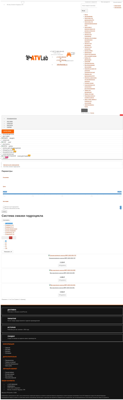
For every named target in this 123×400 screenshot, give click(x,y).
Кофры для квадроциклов (12, 148)
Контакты (10, 125)
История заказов (9, 374)
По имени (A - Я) (9, 225)
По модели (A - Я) (9, 232)
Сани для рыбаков (23, 156)
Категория (5, 201)
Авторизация (117, 7)
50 (5, 244)
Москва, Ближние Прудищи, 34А (15, 4)
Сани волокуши (8, 154)
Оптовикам (8, 353)
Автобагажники (88, 16)
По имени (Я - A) (9, 227)
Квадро (12, 138)
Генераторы (88, 32)
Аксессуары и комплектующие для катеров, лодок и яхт (90, 29)
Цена (4, 186)
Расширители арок (9, 152)
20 (5, 241)
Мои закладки (9, 376)
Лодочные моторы (89, 63)
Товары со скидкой (10, 362)
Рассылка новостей (10, 377)
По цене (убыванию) (10, 230)
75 (5, 246)
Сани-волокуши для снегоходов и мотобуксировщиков (90, 86)
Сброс (4, 211)
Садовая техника (89, 83)
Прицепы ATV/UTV (9, 150)
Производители (12, 118)
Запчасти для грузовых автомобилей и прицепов (90, 39)
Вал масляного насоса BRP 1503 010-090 (62, 273)
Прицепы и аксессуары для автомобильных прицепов (91, 79)
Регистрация (117, 5)
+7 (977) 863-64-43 (61, 57)
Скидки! (10, 127)
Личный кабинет (9, 372)
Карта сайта (8, 365)
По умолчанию (9, 223)
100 (6, 248)
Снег (9, 142)
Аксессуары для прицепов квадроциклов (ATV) (91, 23)
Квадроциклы (88, 52)
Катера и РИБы (89, 50)
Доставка (10, 121)
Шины (11, 146)
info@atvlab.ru (62, 65)
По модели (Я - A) (9, 234)
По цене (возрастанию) (11, 229)
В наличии (6, 177)
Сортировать (6, 220)
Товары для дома (89, 94)
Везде (86, 14)
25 (5, 243)
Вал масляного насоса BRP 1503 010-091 (62, 287)
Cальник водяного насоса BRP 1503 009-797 (62, 258)
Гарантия (10, 123)
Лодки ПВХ (87, 61)
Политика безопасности (11, 364)
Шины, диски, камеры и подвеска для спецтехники (90, 101)
